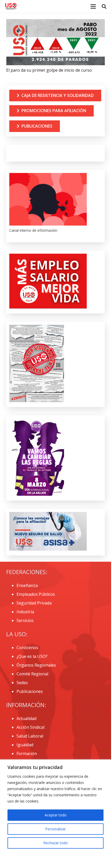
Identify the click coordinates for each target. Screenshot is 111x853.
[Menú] (93, 6)
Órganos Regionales (36, 665)
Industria (25, 612)
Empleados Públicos (36, 594)
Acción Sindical (30, 727)
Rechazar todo (55, 842)
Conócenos (27, 647)
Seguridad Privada (34, 603)
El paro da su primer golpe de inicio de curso (49, 70)
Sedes (22, 682)
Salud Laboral (30, 736)
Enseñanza (27, 585)
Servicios (25, 620)
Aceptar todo (56, 815)
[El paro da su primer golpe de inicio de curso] (55, 22)
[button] (104, 6)
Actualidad (26, 718)
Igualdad (25, 745)
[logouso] (11, 6)
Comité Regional (32, 674)
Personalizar (55, 828)
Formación (27, 753)
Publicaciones (30, 691)
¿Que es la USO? (32, 656)
